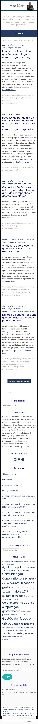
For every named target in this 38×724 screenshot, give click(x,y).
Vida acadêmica (9, 474)
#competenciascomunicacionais (11, 561)
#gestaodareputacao (14, 567)
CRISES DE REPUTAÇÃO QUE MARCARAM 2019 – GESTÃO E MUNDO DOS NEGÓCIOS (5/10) (18, 523)
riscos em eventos (23, 630)
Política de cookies (26, 715)
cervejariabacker (11, 570)
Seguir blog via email (19, 654)
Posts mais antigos (19, 381)
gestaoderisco (9, 614)
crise (4, 289)
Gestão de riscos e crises (22, 292)
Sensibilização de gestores (13, 242)
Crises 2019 (20, 591)
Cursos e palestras (10, 485)
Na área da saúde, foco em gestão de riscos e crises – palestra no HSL (19, 317)
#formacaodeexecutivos (28, 561)
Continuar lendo (9, 90)
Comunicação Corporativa (13, 45)
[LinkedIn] (15, 459)
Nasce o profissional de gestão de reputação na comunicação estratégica (18, 54)
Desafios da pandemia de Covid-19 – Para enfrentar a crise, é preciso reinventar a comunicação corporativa (19, 123)
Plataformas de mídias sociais (25, 627)
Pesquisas (13, 627)
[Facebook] (22, 459)
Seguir (7, 677)
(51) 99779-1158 (8, 689)
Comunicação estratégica (13, 48)
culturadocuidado (13, 596)
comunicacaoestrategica (23, 570)
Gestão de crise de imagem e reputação (18, 240)
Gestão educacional (23, 623)
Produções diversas (10, 490)
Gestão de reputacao (22, 615)
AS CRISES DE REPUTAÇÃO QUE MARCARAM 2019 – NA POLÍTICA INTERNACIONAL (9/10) (15, 534)
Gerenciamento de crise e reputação (17, 361)
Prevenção (5, 630)
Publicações (7, 479)
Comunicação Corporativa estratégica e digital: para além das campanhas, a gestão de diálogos (18, 192)
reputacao (13, 630)
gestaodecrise (11, 611)
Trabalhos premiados (12, 636)
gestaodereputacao (26, 611)
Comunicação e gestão (11, 98)
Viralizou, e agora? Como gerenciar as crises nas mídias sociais (17, 248)
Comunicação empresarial (19, 588)
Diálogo (27, 184)
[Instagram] (19, 459)
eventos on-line (13, 599)
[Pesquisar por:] (19, 393)
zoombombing (6, 640)
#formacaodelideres (8, 564)
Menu (20, 33)
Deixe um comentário (11, 103)
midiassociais (6, 627)
